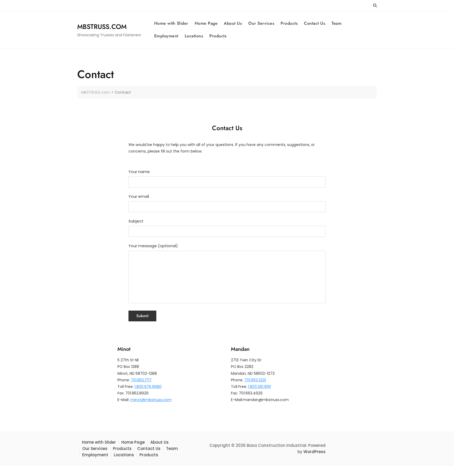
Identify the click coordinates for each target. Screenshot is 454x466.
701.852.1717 (141, 380)
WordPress (314, 451)
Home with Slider (171, 23)
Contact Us (314, 23)
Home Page (206, 23)
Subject (135, 221)
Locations (194, 36)
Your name (139, 171)
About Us (233, 23)
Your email (138, 196)
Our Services (261, 23)
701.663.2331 (255, 380)
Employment (166, 36)
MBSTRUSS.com (102, 26)
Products (289, 23)
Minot (123, 349)
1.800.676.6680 (148, 386)
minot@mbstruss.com (151, 399)
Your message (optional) (153, 246)
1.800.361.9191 (259, 386)
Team (337, 23)
